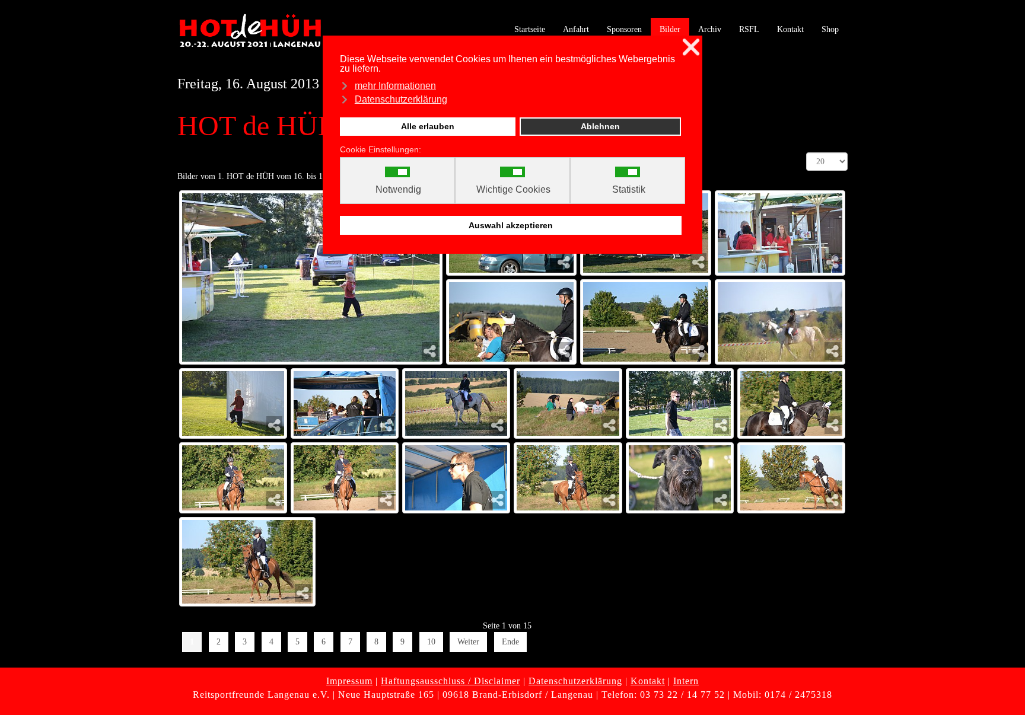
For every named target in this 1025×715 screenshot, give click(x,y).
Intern (686, 681)
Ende (510, 641)
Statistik (628, 189)
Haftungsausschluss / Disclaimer (450, 681)
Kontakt (648, 681)
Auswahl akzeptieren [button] (511, 225)
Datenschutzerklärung (575, 681)
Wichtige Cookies (513, 189)
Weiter (468, 641)
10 (431, 641)
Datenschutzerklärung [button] (401, 99)
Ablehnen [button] (600, 126)
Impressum (349, 681)
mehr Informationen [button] (395, 86)
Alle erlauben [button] (427, 126)
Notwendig (398, 189)
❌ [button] (691, 47)
